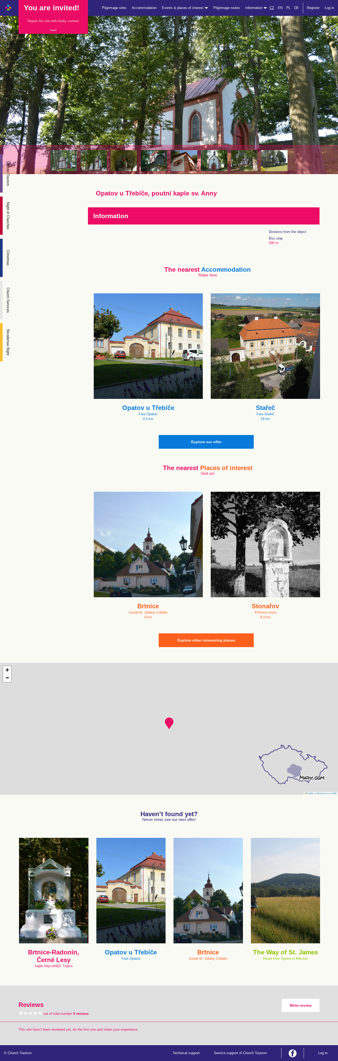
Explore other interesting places (206, 640)
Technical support (186, 1053)
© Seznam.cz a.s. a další (326, 793)
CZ (272, 8)
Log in (329, 8)
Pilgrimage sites (114, 8)
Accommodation (144, 8)
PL (288, 8)
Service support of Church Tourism (240, 1053)
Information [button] (254, 8)
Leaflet (310, 793)
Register (313, 8)
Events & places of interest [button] (183, 8)
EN (280, 8)
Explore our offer (206, 442)
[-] (63, 160)
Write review (301, 1005)
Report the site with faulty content (53, 21)
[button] (169, 723)
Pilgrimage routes (226, 8)
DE (296, 8)
